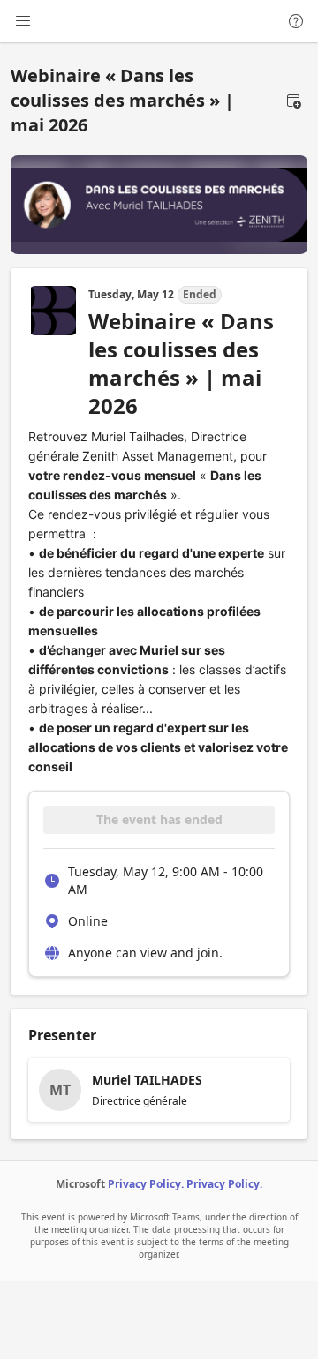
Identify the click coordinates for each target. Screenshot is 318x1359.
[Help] (296, 21)
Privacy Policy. (146, 1183)
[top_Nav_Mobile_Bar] (23, 21)
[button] (293, 100)
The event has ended (159, 819)
